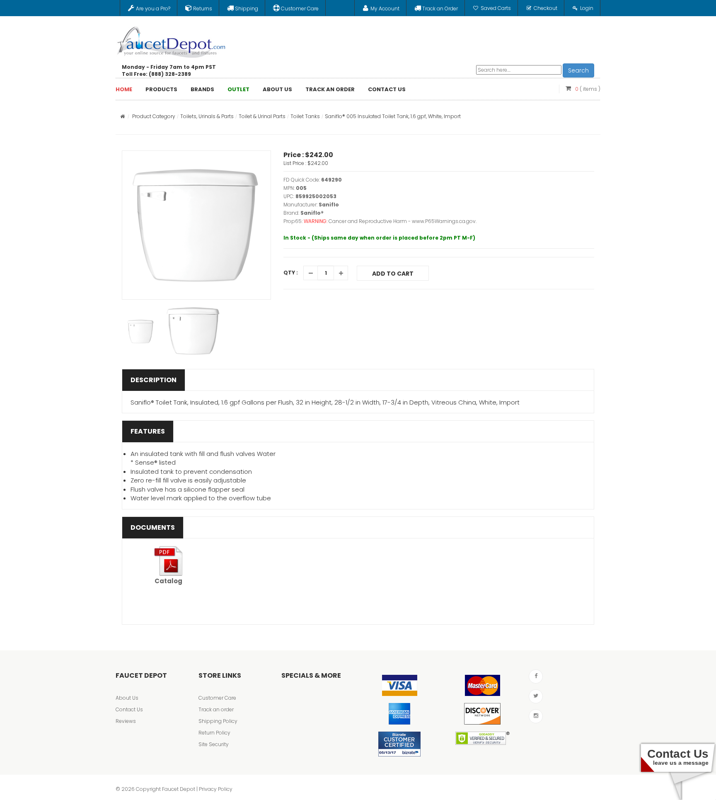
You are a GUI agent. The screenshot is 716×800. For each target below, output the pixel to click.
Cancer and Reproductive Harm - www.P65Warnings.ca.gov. (403, 221)
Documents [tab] (153, 527)
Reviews (126, 721)
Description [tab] (154, 380)
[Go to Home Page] (122, 116)
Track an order (216, 709)
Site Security (213, 744)
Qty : (290, 272)
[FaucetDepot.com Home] (171, 40)
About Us (127, 697)
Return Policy (214, 732)
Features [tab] (148, 431)
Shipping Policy (217, 721)
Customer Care (217, 697)
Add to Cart (393, 273)
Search (578, 70)
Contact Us (129, 709)
